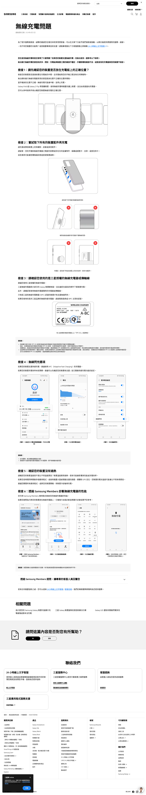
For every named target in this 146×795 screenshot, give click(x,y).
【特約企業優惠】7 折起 (11, 743)
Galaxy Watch (36, 731)
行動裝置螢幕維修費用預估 (69, 751)
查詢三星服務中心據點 (60, 683)
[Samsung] (10, 14)
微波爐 (34, 757)
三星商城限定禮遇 (9, 728)
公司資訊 (121, 751)
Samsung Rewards (95, 725)
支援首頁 (64, 725)
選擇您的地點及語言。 (84, 3)
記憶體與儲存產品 (38, 764)
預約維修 (64, 744)
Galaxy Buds (36, 734)
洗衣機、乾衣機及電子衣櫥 (40, 751)
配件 (33, 767)
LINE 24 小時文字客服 (68, 760)
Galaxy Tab (35, 728)
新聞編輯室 (122, 768)
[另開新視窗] (133, 792)
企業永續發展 (122, 741)
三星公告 (6, 759)
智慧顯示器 (35, 738)
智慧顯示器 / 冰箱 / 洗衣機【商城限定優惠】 (15, 735)
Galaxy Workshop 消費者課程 (13, 769)
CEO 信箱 (64, 767)
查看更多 (103, 688)
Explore (6, 772)
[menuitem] (24, 14)
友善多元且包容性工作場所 (126, 734)
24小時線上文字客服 (55, 589)
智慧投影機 (35, 741)
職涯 (119, 761)
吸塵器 (34, 754)
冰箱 (33, 747)
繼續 (132, 3)
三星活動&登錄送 (9, 756)
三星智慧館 (7, 762)
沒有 (49, 638)
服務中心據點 (65, 741)
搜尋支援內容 (65, 731)
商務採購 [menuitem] (138, 10)
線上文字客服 (10, 688)
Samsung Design (123, 774)
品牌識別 (121, 758)
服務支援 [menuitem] (130, 10)
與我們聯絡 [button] (9, 705)
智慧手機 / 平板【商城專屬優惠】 (14, 731)
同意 (26, 788)
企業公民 (121, 738)
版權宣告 (34, 791)
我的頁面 (92, 731)
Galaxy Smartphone (38, 725)
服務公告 (64, 764)
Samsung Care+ (8, 753)
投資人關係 (122, 764)
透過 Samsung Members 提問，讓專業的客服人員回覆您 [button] (50, 579)
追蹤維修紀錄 (65, 747)
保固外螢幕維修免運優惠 (68, 754)
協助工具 (121, 731)
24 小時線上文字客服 (96, 46)
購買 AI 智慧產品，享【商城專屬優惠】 (16, 746)
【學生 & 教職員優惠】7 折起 (13, 740)
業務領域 (121, 755)
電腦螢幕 (35, 760)
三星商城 (6, 725)
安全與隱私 (121, 728)
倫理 (119, 771)
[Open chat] (141, 790)
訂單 (91, 728)
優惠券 (92, 738)
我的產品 (92, 734)
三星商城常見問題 (66, 734)
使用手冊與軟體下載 (67, 728)
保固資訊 (64, 738)
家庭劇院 (35, 744)
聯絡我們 (64, 770)
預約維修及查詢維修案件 (61, 688)
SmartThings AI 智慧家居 (11, 749)
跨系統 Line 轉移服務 (10, 765)
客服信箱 (68, 589)
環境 (119, 725)
